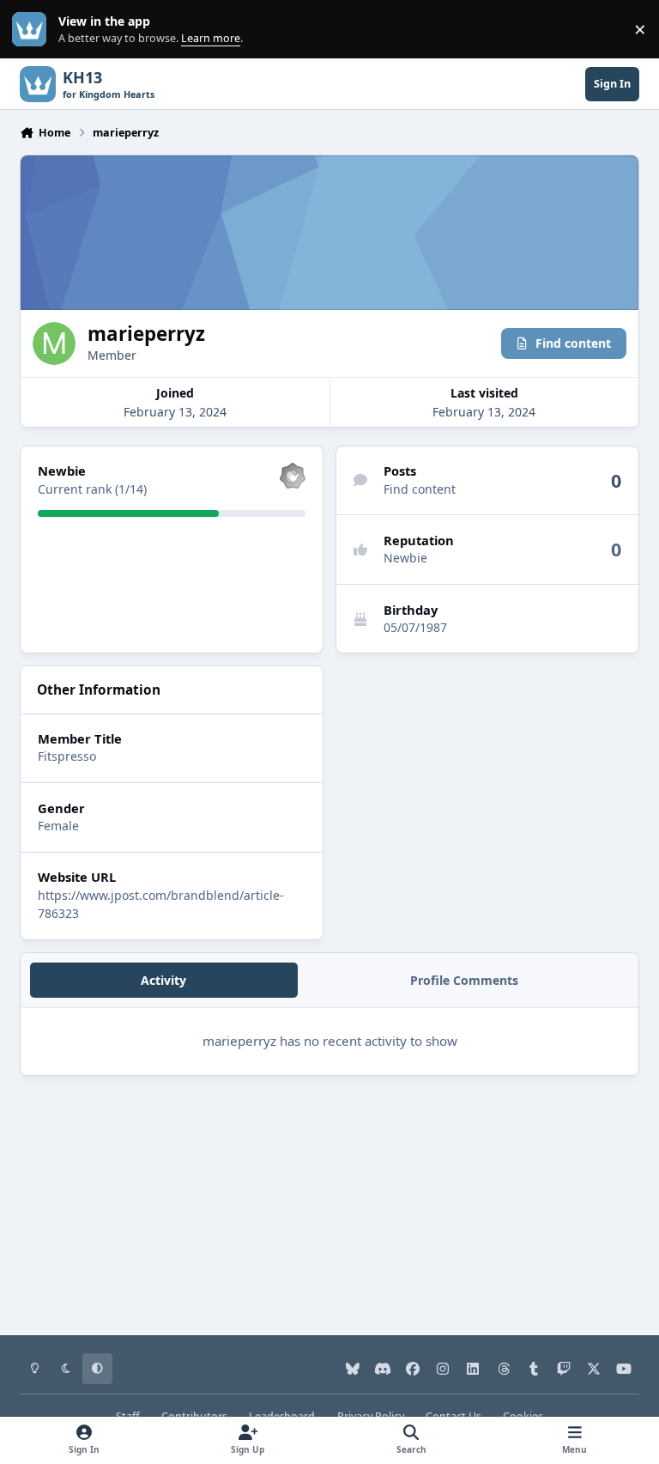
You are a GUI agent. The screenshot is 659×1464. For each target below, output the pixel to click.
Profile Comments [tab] (464, 980)
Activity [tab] (163, 980)
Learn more (33, 29)
